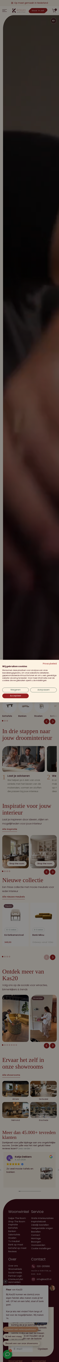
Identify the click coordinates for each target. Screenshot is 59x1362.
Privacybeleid (50, 663)
